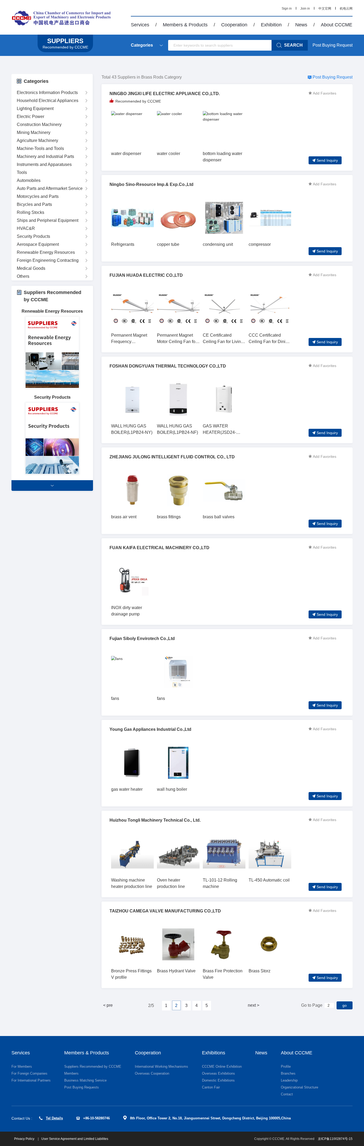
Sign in (287, 8)
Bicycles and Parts (34, 204)
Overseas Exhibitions (218, 1073)
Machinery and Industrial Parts (45, 156)
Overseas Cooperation (152, 1073)
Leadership (289, 1080)
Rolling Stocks (30, 212)
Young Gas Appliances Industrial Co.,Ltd (150, 729)
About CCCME (336, 24)
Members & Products (185, 24)
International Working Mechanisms (161, 1066)
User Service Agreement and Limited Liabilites (74, 1139)
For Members (21, 1066)
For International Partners (31, 1080)
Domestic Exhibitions (218, 1080)
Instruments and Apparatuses (44, 164)
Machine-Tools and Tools (40, 148)
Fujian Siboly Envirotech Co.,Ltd (142, 638)
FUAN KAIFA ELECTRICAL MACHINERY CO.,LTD (159, 547)
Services (140, 24)
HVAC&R (26, 228)
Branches (288, 1073)
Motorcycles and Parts (38, 196)
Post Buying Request (333, 45)
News (301, 24)
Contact (287, 1094)
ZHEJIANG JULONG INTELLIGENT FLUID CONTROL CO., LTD (172, 457)
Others (23, 276)
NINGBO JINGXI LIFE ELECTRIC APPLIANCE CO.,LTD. (165, 93)
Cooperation (234, 24)
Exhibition (271, 24)
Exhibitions (213, 1052)
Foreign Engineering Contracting (48, 260)
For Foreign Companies (29, 1073)
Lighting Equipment (35, 108)
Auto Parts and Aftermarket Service (50, 188)
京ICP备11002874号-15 (335, 1139)
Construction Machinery (39, 124)
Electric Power (30, 116)
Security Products (33, 236)
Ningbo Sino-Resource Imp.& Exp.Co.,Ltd (151, 184)
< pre (108, 1005)
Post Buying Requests (81, 1087)
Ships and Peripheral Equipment (47, 220)
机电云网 (346, 8)
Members (71, 1073)
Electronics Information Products (47, 92)
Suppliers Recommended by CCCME (92, 1066)
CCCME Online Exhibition (222, 1066)
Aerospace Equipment (38, 244)
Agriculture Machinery (37, 140)
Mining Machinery (33, 132)
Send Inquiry (327, 160)
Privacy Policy (24, 1139)
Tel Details (54, 1118)
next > (253, 1005)
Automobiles (29, 180)
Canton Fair (211, 1087)
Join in (305, 8)
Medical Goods (31, 268)
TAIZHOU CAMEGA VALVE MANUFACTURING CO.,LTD (165, 911)
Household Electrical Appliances (47, 100)
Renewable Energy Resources (46, 252)
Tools (22, 172)
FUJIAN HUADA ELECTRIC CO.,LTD (146, 275)
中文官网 (324, 8)
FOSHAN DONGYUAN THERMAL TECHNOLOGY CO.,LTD (168, 366)
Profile (286, 1066)
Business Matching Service (85, 1080)
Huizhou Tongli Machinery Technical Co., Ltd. (155, 820)
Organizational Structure (299, 1087)
